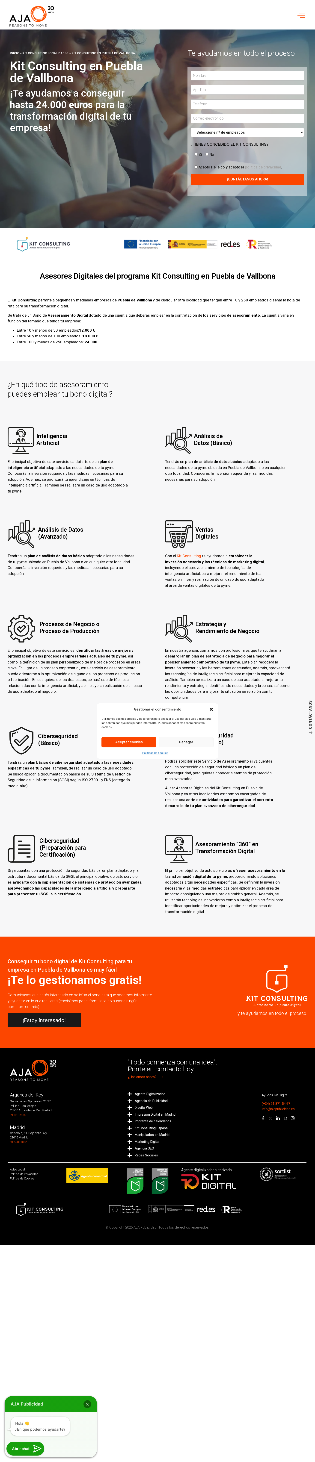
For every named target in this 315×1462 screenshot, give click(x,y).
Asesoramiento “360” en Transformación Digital (227, 848)
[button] (211, 709)
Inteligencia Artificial (51, 439)
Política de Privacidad (24, 1174)
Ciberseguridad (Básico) (58, 739)
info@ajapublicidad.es (278, 1109)
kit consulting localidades (45, 53)
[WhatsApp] (285, 1118)
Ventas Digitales (206, 533)
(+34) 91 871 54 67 (276, 1104)
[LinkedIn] (278, 1118)
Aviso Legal (17, 1169)
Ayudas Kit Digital (275, 1095)
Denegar (186, 742)
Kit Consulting (189, 556)
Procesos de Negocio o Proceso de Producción (69, 627)
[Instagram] (292, 1118)
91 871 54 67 (18, 1115)
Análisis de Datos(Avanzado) (60, 533)
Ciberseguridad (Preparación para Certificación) (62, 847)
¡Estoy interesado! (44, 1020)
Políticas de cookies (155, 753)
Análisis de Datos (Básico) (213, 439)
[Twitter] (270, 1118)
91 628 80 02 (18, 1142)
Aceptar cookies (129, 742)
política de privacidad (263, 167)
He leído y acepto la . (240, 167)
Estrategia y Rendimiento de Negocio (227, 627)
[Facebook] (263, 1118)
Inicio (14, 53)
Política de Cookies (22, 1178)
